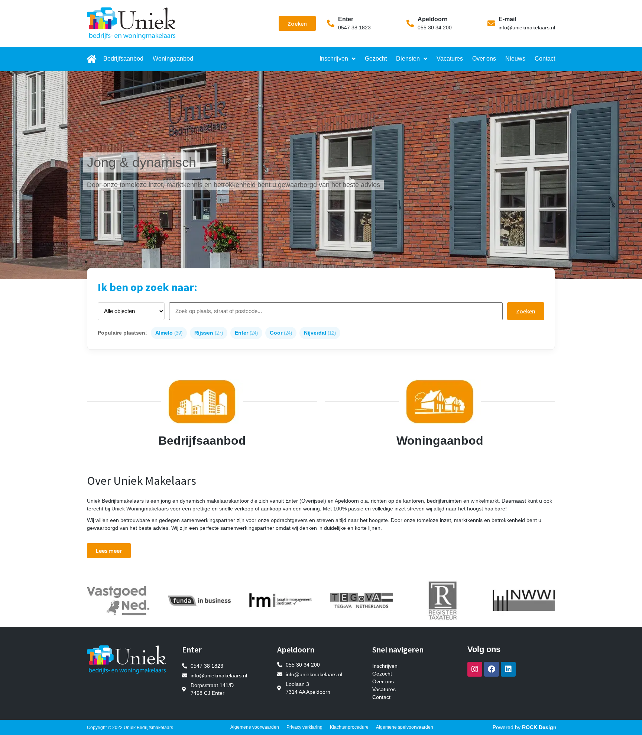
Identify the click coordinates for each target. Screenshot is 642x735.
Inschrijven (334, 58)
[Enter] (330, 23)
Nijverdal (320, 333)
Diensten (408, 58)
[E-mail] (491, 23)
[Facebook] (491, 669)
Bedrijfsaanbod (123, 58)
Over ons (484, 58)
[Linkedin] (508, 669)
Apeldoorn (433, 19)
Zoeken (525, 311)
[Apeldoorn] (410, 23)
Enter (345, 19)
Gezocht (376, 58)
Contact (545, 58)
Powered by (525, 727)
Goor (281, 333)
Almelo (168, 333)
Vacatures (450, 58)
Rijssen (208, 333)
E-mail (507, 19)
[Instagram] (474, 669)
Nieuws (515, 58)
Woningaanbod (173, 58)
